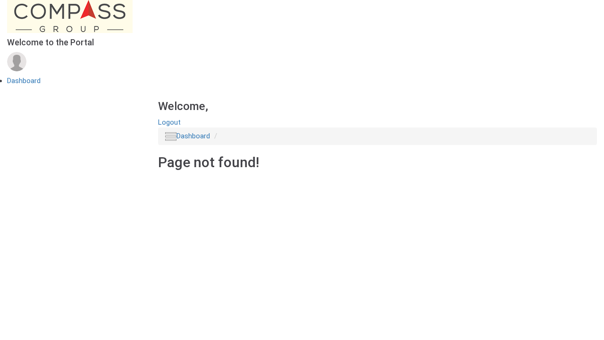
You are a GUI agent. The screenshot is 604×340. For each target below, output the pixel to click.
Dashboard (24, 80)
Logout (169, 122)
